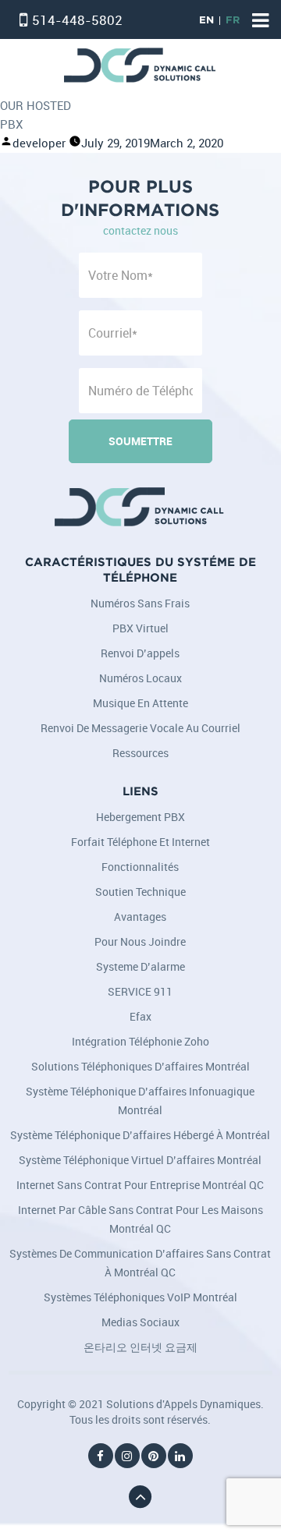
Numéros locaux (140, 678)
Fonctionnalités (140, 866)
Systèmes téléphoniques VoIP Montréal (140, 1297)
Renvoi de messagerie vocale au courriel (140, 727)
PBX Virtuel (140, 628)
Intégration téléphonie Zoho (140, 1041)
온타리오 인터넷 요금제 (140, 1347)
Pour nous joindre (140, 941)
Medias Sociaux (140, 1322)
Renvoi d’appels (140, 653)
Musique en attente (140, 702)
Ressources (140, 752)
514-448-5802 (77, 20)
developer (39, 143)
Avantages (140, 916)
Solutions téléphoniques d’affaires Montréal (140, 1066)
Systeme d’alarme (140, 966)
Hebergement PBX (140, 816)
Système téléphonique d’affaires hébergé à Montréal (140, 1134)
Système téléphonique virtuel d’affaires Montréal (140, 1159)
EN (206, 20)
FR (233, 20)
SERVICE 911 (140, 991)
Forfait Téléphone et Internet (140, 841)
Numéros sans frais (140, 603)
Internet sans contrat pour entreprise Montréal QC (140, 1184)
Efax (140, 1016)
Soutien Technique (140, 891)
